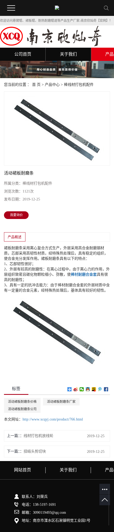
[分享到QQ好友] (88, 389)
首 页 (36, 85)
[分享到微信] (82, 389)
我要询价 (16, 215)
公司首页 (22, 54)
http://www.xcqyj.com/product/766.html (53, 419)
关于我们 (68, 54)
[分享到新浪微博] (75, 389)
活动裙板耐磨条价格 (22, 402)
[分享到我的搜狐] (94, 389)
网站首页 (22, 470)
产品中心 (52, 85)
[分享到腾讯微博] (100, 389)
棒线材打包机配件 (79, 85)
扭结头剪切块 (35, 451)
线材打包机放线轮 (38, 436)
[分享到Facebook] (106, 389)
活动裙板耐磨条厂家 (61, 402)
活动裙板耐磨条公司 (22, 409)
